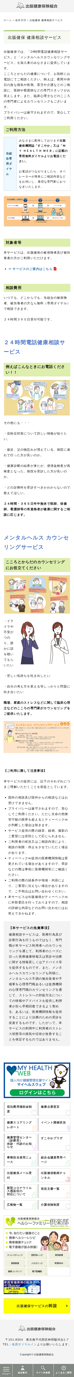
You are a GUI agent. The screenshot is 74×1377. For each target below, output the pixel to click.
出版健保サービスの (37, 1305)
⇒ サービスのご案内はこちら (30, 269)
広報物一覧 (15, 1204)
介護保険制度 (50, 1204)
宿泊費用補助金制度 (19, 1109)
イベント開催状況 (53, 1122)
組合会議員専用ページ (53, 1160)
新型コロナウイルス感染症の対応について (19, 1191)
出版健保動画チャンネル (53, 1175)
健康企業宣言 (50, 1106)
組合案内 (22, 1372)
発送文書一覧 (50, 1188)
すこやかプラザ (52, 1138)
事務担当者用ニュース (19, 1160)
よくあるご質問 (64, 1372)
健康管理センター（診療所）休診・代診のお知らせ (19, 1142)
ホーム (8, 20)
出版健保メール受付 (19, 1175)
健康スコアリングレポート (19, 1125)
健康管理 (20, 20)
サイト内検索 (43, 1372)
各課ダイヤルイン (24, 1344)
